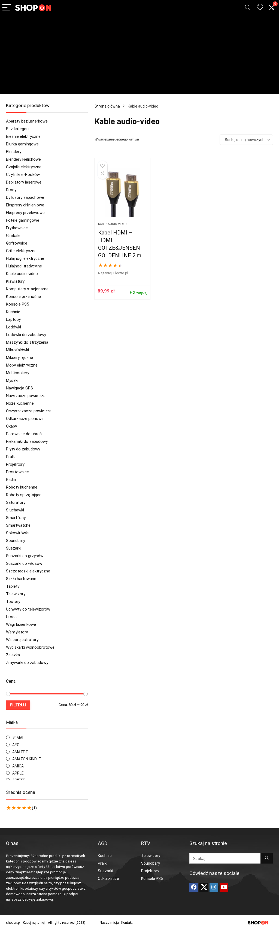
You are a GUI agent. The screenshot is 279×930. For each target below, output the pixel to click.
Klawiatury (15, 281)
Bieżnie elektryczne (23, 136)
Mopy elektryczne (22, 365)
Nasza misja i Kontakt (116, 923)
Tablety (12, 586)
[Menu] (6, 8)
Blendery (13, 151)
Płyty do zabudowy (23, 449)
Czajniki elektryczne (23, 166)
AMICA (18, 766)
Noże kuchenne (20, 403)
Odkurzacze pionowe (25, 418)
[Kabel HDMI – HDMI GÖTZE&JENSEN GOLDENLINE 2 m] (122, 192)
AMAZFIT (20, 752)
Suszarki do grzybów (24, 555)
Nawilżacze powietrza (26, 395)
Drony (11, 189)
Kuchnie (13, 311)
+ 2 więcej (138, 292)
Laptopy (13, 319)
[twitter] (203, 887)
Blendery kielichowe (23, 159)
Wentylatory (17, 632)
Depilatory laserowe (23, 182)
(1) (34, 808)
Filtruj (18, 705)
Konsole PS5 (17, 304)
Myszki (12, 380)
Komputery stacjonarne (27, 288)
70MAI (17, 738)
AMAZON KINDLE (26, 759)
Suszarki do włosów (24, 563)
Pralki (11, 456)
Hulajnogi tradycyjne (24, 266)
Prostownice (17, 471)
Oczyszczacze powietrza (28, 410)
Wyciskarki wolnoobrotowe (30, 647)
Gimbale (13, 235)
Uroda (11, 616)
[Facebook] (193, 887)
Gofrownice (16, 243)
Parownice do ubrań (24, 433)
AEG (15, 745)
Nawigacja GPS (19, 388)
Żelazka (13, 654)
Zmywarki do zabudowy (27, 662)
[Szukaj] (266, 858)
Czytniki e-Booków (23, 174)
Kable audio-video (22, 273)
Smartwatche (18, 525)
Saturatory (15, 502)
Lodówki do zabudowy (26, 334)
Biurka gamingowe (22, 144)
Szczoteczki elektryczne (28, 571)
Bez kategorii (17, 128)
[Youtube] (224, 887)
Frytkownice (17, 227)
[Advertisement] (139, 56)
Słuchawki (15, 510)
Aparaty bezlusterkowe (27, 121)
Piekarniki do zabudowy (27, 441)
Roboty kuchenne (21, 487)
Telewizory (15, 593)
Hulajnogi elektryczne (25, 258)
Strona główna (107, 106)
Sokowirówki (17, 532)
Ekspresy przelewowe (25, 212)
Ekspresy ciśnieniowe (25, 205)
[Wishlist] (260, 7)
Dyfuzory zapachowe (25, 197)
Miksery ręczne (19, 357)
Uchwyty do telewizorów (28, 609)
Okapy (11, 426)
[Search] (247, 8)
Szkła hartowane (21, 578)
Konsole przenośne (23, 296)
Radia (11, 479)
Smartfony (16, 517)
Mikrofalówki (17, 349)
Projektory (15, 464)
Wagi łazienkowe (21, 624)
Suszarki (13, 548)
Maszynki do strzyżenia (27, 342)
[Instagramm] (214, 887)
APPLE (18, 773)
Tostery (13, 601)
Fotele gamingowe (22, 220)
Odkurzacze (108, 878)
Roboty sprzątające (23, 494)
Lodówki (13, 327)
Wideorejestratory (22, 639)
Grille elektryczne (21, 250)
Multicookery (17, 372)
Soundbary (15, 540)
